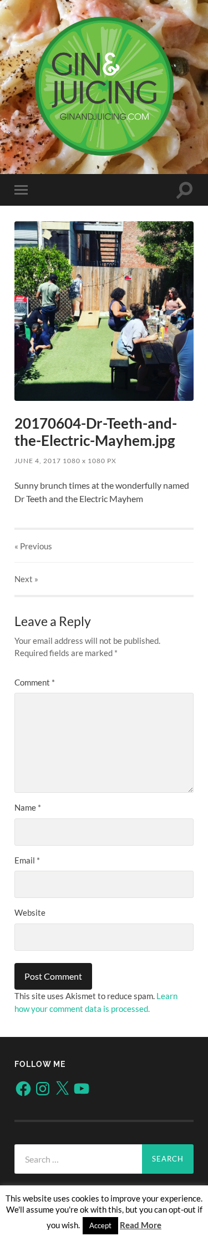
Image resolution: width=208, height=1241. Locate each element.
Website (29, 912)
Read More (140, 1225)
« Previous (33, 546)
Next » (26, 579)
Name (27, 807)
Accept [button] (100, 1225)
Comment (34, 682)
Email (27, 860)
